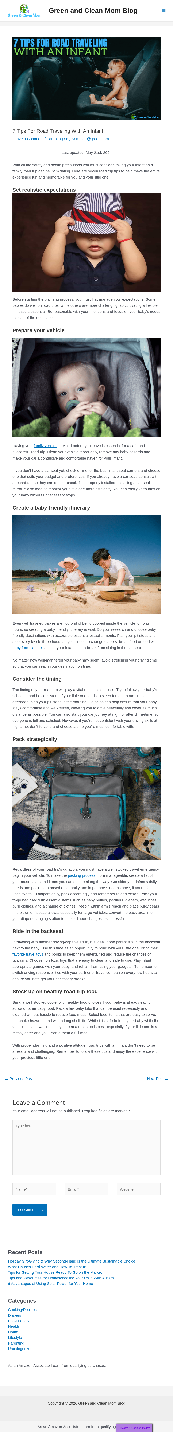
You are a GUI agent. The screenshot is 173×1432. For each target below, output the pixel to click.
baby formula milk (27, 647)
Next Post (157, 1078)
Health (13, 1326)
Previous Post (19, 1078)
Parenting (55, 139)
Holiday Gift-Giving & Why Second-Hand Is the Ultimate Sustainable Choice (71, 1261)
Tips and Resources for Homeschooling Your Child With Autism (61, 1278)
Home (13, 1332)
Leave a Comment (27, 139)
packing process (81, 875)
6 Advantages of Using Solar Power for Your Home (50, 1283)
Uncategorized (20, 1348)
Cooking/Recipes (22, 1309)
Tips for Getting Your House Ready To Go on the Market (55, 1272)
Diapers (14, 1315)
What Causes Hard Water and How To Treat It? (47, 1267)
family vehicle (45, 446)
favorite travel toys (27, 954)
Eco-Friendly (18, 1321)
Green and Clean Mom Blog (93, 10)
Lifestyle (15, 1337)
